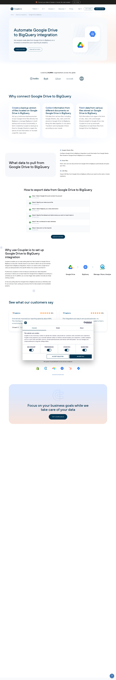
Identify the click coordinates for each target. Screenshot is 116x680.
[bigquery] (92, 34)
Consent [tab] (34, 328)
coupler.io (16, 9)
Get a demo (88, 8)
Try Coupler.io (58, 417)
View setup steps (35, 49)
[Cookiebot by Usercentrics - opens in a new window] (85, 323)
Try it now (76, 2)
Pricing (71, 9)
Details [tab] (58, 328)
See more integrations (58, 374)
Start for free (100, 8)
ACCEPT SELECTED (58, 356)
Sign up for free (58, 236)
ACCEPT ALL (80, 356)
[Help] (112, 676)
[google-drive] (80, 45)
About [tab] (81, 328)
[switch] (49, 350)
